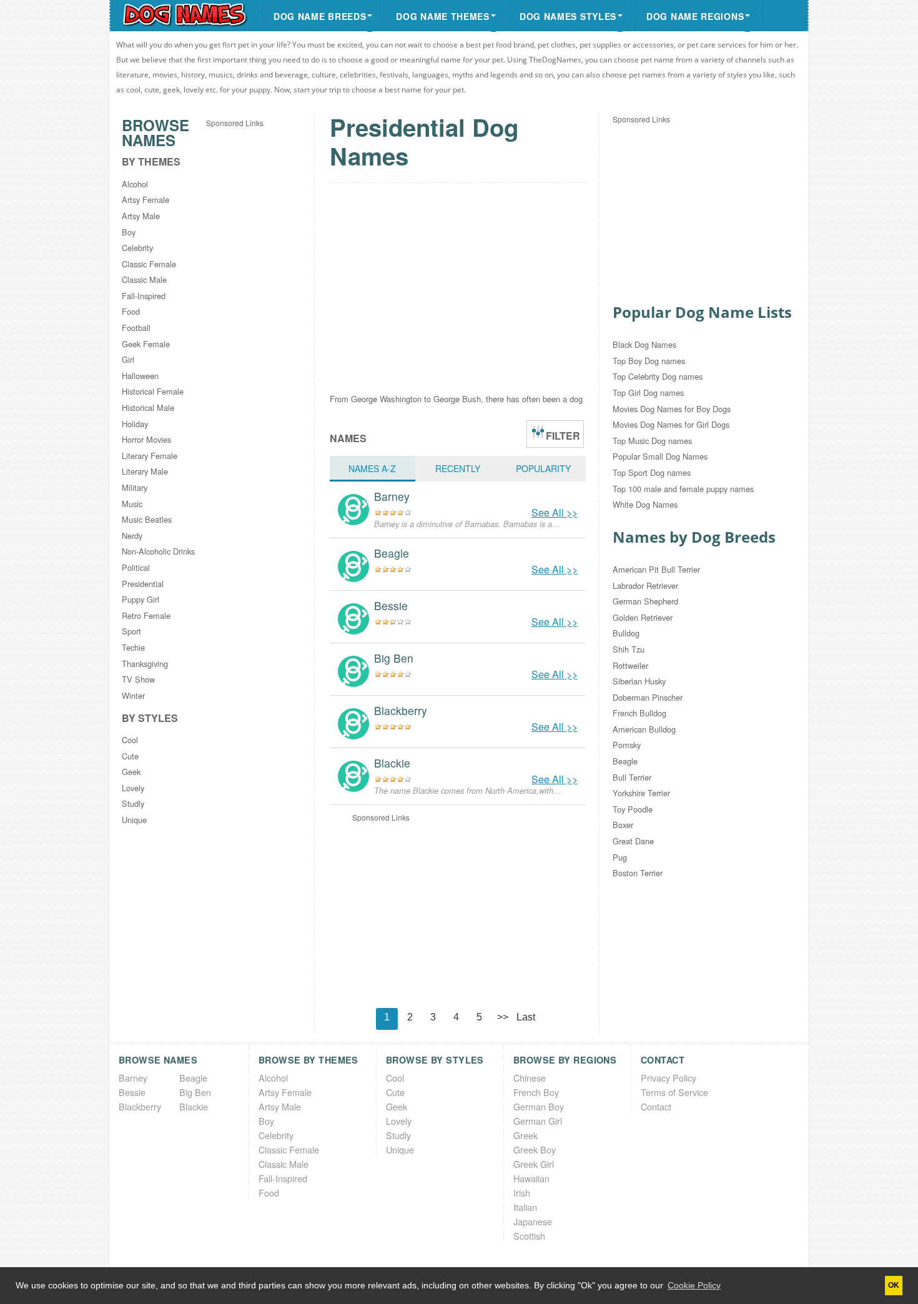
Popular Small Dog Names (660, 456)
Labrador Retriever (645, 585)
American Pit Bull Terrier (656, 569)
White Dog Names (645, 504)
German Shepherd (645, 601)
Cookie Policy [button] (694, 1285)
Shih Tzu (628, 649)
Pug (620, 857)
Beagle (625, 761)
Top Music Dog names (652, 441)
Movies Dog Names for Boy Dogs (672, 409)
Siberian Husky (639, 681)
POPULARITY (543, 468)
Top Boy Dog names (649, 361)
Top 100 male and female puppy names (683, 489)
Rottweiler (630, 665)
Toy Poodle (633, 809)
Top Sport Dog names (652, 472)
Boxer (623, 825)
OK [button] (893, 1285)
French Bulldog (639, 713)
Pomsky (627, 745)
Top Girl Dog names (648, 392)
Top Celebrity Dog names (658, 376)
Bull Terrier (632, 777)
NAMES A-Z (372, 468)
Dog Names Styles (568, 16)
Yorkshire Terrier (641, 793)
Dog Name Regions (695, 16)
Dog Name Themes (443, 16)
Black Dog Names (644, 344)
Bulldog (626, 633)
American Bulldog (644, 729)
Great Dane (633, 841)
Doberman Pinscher (648, 697)
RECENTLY (457, 468)
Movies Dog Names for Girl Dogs (671, 424)
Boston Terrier (638, 873)
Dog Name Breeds (320, 16)
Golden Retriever (643, 617)
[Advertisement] (256, 316)
